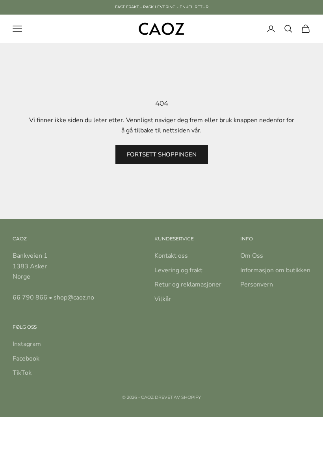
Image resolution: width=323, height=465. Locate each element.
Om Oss (251, 255)
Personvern (256, 284)
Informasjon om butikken (275, 270)
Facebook (26, 358)
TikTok (22, 372)
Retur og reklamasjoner (187, 284)
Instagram (27, 344)
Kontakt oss (171, 255)
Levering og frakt (178, 270)
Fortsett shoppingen (162, 154)
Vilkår (162, 299)
